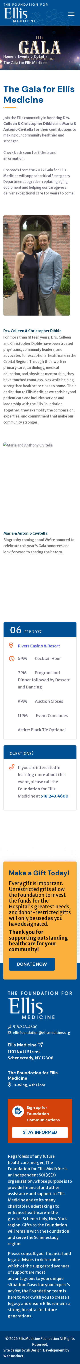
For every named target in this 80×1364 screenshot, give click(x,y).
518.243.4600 (54, 796)
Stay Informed (40, 1132)
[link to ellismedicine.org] (41, 1045)
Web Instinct (13, 1356)
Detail (39, 56)
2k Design (34, 1350)
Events (23, 56)
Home (8, 56)
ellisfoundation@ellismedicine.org (41, 1032)
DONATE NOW (32, 964)
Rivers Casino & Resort (39, 646)
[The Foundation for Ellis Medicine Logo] (25, 12)
